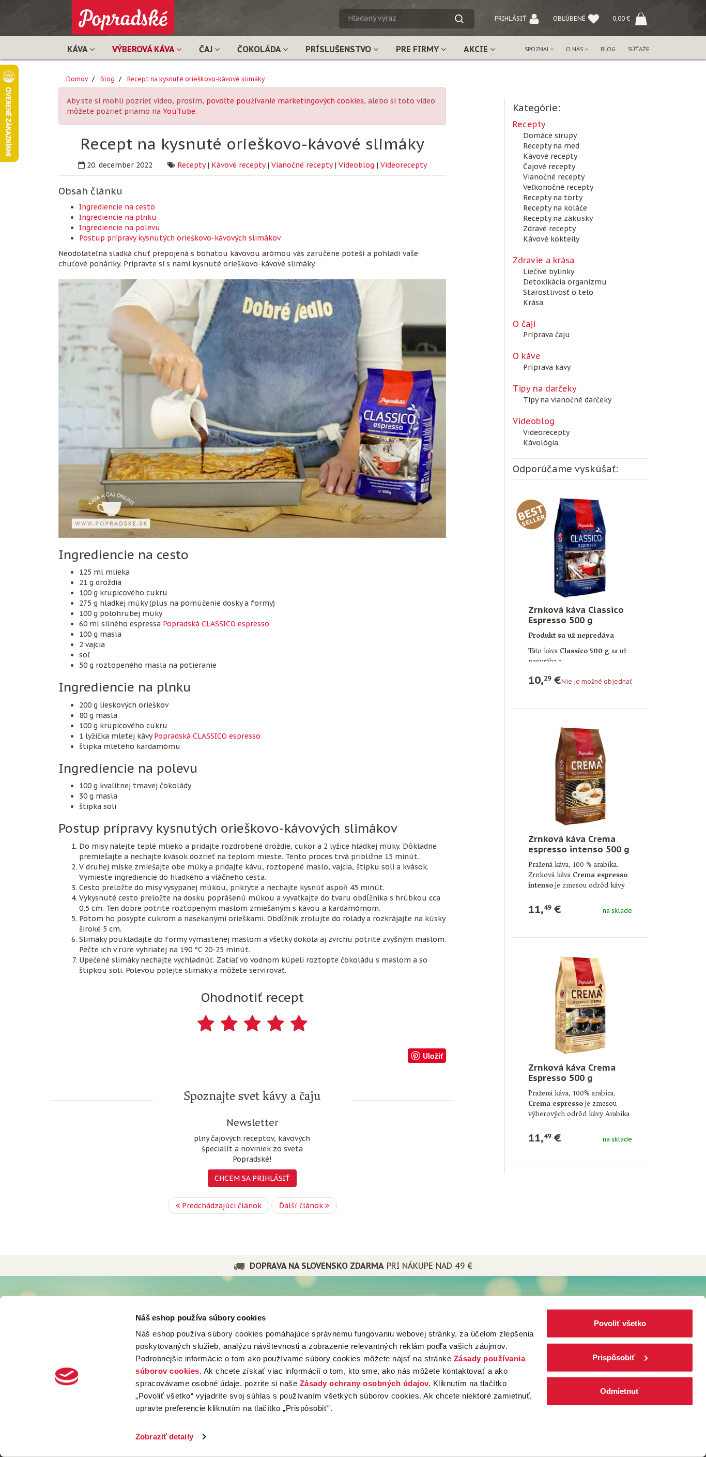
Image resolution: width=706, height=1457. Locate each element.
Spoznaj (537, 49)
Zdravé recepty (549, 228)
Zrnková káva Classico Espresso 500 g (576, 615)
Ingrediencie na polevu (119, 227)
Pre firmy (418, 49)
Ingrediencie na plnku (118, 217)
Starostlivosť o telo (558, 292)
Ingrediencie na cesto (117, 207)
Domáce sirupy (550, 135)
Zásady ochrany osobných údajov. (365, 1383)
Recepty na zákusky (558, 218)
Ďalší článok (302, 1205)
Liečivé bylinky (548, 271)
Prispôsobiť (613, 1357)
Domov (77, 79)
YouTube (179, 111)
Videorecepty (403, 165)
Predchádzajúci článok (221, 1205)
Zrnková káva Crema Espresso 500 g (572, 1073)
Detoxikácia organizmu (565, 282)
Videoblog (356, 165)
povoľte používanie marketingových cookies (285, 101)
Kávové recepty (238, 165)
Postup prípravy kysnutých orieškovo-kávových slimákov (180, 238)
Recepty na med (551, 146)
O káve (527, 356)
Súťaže (638, 49)
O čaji (524, 324)
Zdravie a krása (543, 260)
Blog (608, 49)
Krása (533, 302)
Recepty (191, 165)
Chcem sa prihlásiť (252, 1178)
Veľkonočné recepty (558, 187)
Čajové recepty (549, 166)
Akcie (477, 49)
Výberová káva (144, 49)
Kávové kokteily (551, 239)
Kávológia (540, 442)
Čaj (206, 49)
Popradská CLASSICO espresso (216, 623)
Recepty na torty (552, 197)
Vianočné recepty (301, 165)
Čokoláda (260, 49)
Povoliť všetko (620, 1323)
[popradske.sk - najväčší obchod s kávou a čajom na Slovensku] (123, 13)
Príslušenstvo (339, 49)
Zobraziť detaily (164, 1436)
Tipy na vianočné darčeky (567, 399)
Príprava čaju (546, 334)
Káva (78, 49)
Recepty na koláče (555, 208)
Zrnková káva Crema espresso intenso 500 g (579, 844)
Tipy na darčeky (545, 388)
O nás (575, 49)
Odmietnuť (619, 1391)
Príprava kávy (547, 367)
